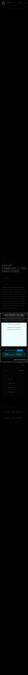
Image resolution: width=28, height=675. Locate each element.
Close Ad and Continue (20, 360)
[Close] (26, 315)
